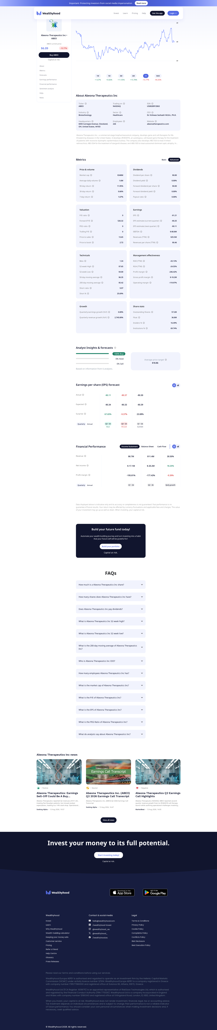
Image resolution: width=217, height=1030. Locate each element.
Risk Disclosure (138, 941)
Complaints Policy (140, 933)
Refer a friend (52, 949)
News (42, 98)
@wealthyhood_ (100, 933)
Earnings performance (48, 79)
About (42, 66)
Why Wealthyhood (54, 929)
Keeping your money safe (57, 937)
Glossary (50, 957)
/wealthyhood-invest (102, 925)
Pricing (135, 13)
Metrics (42, 70)
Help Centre (51, 953)
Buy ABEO (54, 55)
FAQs (41, 93)
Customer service (54, 941)
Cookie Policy (137, 929)
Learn (125, 13)
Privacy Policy (138, 925)
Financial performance (48, 84)
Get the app (157, 13)
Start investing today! (108, 855)
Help (144, 13)
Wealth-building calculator (58, 933)
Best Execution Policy (141, 945)
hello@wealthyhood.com (104, 921)
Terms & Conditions (140, 921)
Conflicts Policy (138, 937)
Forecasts (43, 75)
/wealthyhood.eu (100, 937)
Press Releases (52, 961)
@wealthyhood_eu (101, 929)
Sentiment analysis (47, 89)
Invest (116, 13)
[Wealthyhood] (48, 13)
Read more (141, 3)
